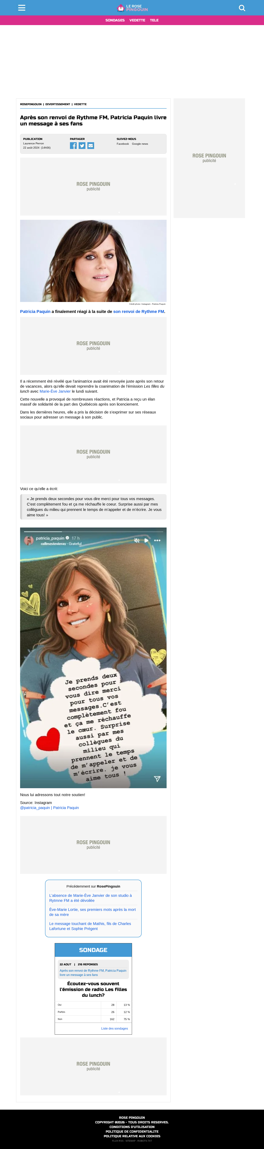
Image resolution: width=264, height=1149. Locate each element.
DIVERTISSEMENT (57, 104)
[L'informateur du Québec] (132, 7)
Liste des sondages (114, 1028)
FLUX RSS (117, 1141)
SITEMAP (130, 1141)
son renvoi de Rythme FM (138, 311)
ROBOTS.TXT (144, 1141)
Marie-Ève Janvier (55, 391)
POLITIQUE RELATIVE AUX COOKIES (132, 1136)
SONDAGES (115, 20)
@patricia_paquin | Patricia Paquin (49, 808)
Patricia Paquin (35, 311)
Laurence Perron (33, 143)
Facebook (123, 143)
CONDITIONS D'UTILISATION (132, 1127)
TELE (154, 20)
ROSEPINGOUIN (31, 104)
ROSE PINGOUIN (132, 1117)
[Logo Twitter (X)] (82, 145)
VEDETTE (137, 20)
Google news (140, 143)
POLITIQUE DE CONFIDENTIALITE (132, 1131)
